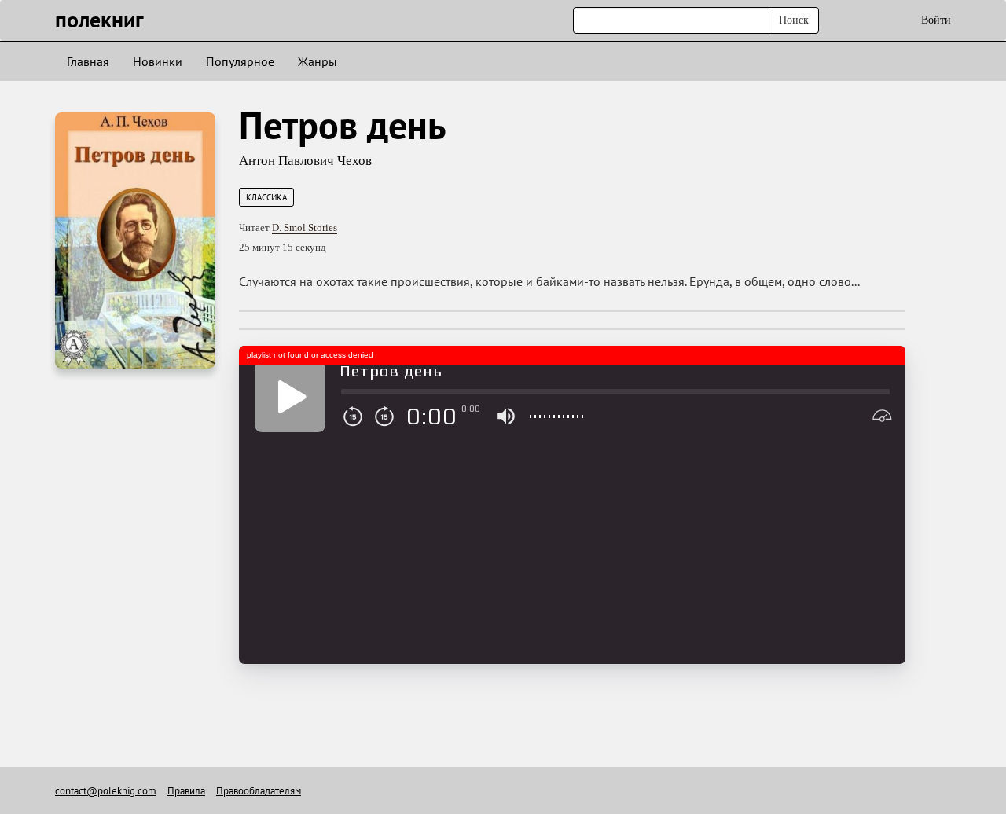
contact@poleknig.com (105, 791)
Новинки (157, 61)
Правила (186, 791)
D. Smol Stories (304, 227)
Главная (88, 61)
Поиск (794, 20)
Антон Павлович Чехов (305, 160)
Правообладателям (258, 791)
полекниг (99, 19)
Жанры (317, 61)
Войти (936, 20)
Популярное (240, 61)
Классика (266, 197)
